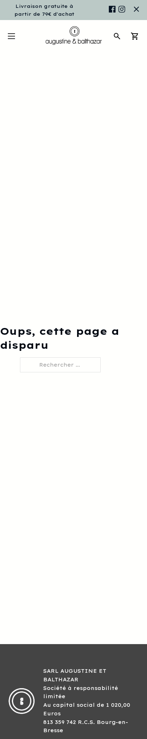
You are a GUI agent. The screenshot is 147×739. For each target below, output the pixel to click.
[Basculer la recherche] (117, 36)
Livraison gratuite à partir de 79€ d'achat (44, 10)
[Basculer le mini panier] (135, 36)
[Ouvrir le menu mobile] (11, 36)
